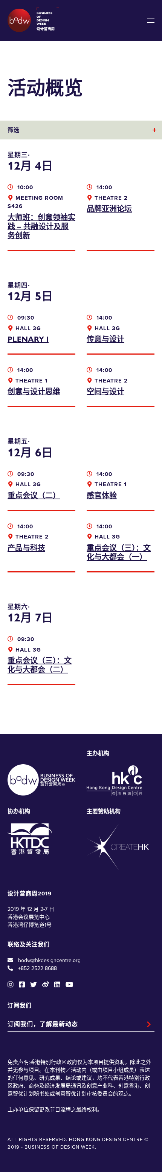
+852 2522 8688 (37, 968)
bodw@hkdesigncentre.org (49, 960)
